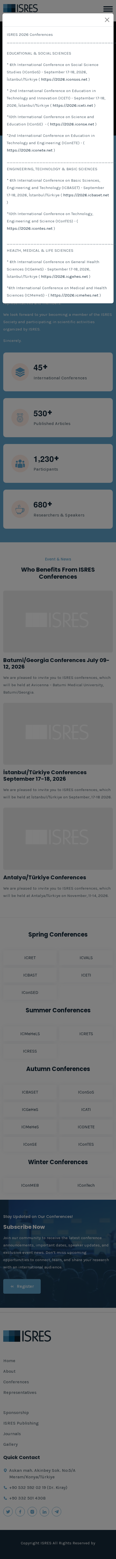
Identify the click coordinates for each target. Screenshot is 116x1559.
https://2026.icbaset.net (86, 195)
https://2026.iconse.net (72, 124)
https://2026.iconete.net (30, 150)
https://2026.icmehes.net (74, 295)
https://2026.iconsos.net (64, 79)
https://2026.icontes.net (30, 228)
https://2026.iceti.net (73, 105)
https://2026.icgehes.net (64, 276)
